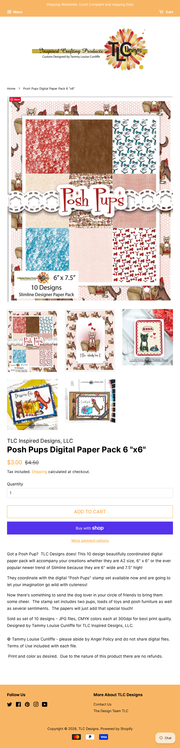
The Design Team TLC (111, 711)
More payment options (90, 540)
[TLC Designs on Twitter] (9, 705)
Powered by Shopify (117, 729)
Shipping (39, 471)
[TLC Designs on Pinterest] (27, 705)
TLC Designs (89, 729)
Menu (17, 12)
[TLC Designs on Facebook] (18, 705)
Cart (169, 12)
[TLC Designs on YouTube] (44, 705)
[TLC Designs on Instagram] (35, 705)
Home (11, 88)
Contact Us (103, 704)
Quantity (15, 484)
